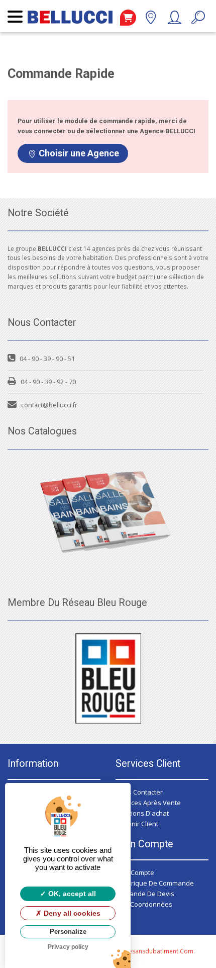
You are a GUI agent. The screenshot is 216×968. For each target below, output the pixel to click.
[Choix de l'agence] (150, 20)
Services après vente (148, 802)
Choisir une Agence (79, 153)
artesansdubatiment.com (156, 951)
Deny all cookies (71, 913)
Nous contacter (139, 792)
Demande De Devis (145, 893)
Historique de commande (155, 883)
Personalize (68, 931)
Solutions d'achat (142, 813)
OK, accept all (71, 894)
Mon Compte (135, 872)
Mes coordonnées (144, 904)
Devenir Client (137, 823)
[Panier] (128, 18)
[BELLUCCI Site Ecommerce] (70, 21)
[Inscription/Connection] (174, 20)
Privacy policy (68, 946)
